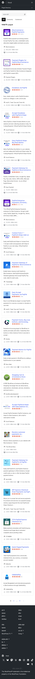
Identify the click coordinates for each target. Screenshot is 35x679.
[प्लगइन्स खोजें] (24, 14)
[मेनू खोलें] (32, 2)
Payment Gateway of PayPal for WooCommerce (21, 264)
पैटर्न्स (19, 619)
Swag (21, 634)
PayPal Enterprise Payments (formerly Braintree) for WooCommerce (19, 202)
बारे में (3, 610)
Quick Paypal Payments (20, 547)
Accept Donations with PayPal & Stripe (19, 114)
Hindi (7, 656)
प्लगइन (20, 616)
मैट (3, 642)
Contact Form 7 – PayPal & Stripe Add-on (20, 234)
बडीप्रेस (4, 648)
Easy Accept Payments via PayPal (19, 293)
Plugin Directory (6, 7)
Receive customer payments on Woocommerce (18, 433)
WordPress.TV (7, 634)
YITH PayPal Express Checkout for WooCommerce (19, 521)
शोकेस (19, 610)
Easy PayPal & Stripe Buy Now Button (19, 141)
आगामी (24, 600)
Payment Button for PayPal (21, 349)
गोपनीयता (4, 619)
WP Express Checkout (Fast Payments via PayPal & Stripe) (21, 491)
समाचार (3, 613)
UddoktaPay (16, 575)
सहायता (4, 628)
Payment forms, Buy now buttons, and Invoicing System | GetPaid (21, 321)
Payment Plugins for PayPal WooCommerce (20, 61)
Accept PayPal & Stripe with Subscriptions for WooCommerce (20, 406)
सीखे (3, 625)
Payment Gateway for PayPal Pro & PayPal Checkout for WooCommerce (20, 461)
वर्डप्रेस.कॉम (6, 639)
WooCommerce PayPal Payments (18, 31)
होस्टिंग (3, 616)
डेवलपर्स (4, 631)
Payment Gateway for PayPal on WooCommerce (21, 169)
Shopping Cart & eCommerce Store (18, 376)
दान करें (21, 631)
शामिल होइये (21, 625)
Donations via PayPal (19, 88)
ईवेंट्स (19, 628)
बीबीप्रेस (5, 645)
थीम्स (19, 613)
